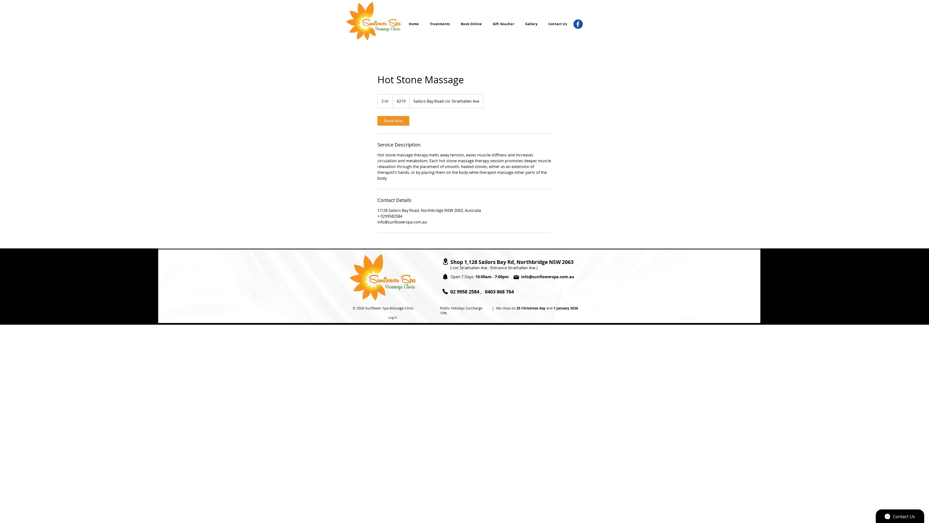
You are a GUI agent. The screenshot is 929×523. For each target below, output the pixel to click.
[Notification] (445, 277)
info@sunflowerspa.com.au (547, 276)
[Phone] (445, 291)
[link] (393, 121)
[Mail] (516, 277)
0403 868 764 (499, 291)
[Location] (445, 261)
